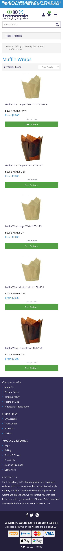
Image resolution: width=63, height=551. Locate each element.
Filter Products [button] (14, 35)
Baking (7, 450)
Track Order (10, 423)
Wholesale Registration (16, 406)
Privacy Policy (11, 391)
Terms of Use (11, 401)
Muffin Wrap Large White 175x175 (23, 226)
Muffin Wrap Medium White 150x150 (24, 287)
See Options (31, 124)
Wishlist (8, 433)
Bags (7, 445)
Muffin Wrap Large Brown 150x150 (23, 347)
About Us (9, 387)
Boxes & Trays (12, 455)
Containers (10, 469)
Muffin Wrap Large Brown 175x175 (23, 165)
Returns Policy (12, 396)
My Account (10, 418)
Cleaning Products (13, 464)
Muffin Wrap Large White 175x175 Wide (26, 104)
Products (9, 428)
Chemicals (9, 459)
